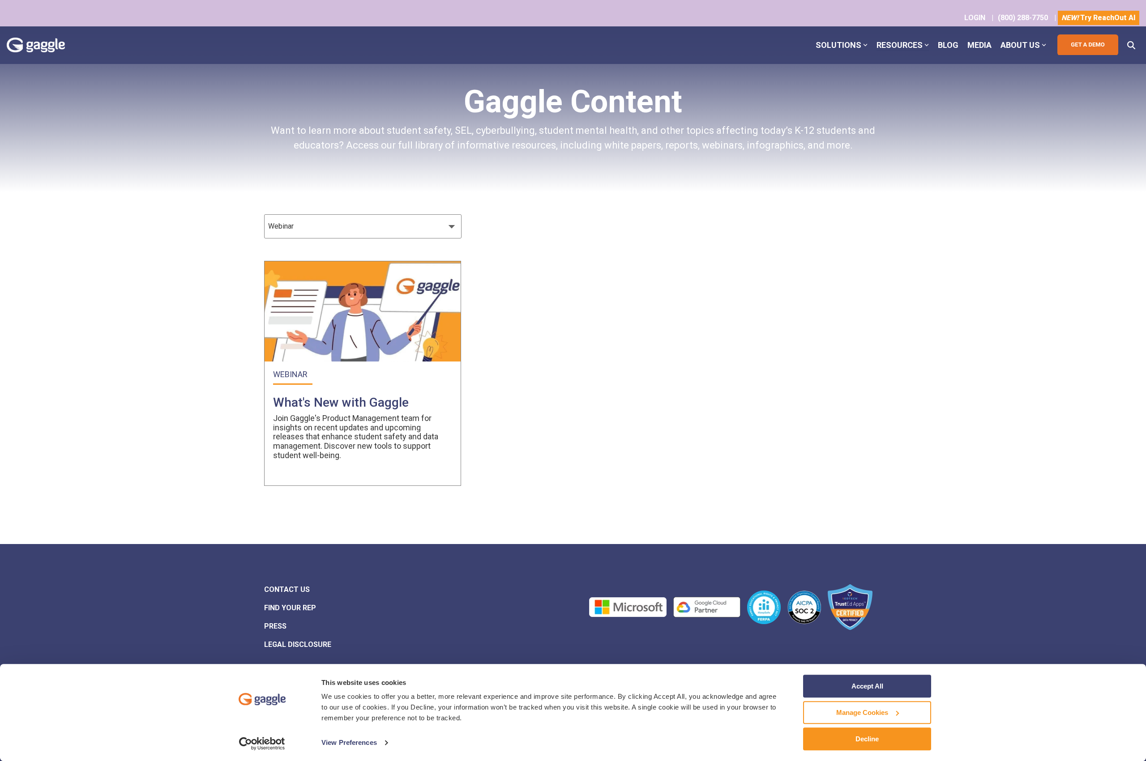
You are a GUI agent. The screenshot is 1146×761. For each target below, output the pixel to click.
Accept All (867, 686)
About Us (1020, 45)
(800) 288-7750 (1023, 17)
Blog (948, 45)
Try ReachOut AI (1098, 17)
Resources (900, 45)
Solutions (838, 45)
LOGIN (974, 17)
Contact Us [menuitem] (287, 589)
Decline (867, 739)
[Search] (1131, 44)
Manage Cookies (862, 712)
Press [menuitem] (275, 626)
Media (979, 45)
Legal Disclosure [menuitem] (297, 644)
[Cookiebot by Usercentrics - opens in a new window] (262, 743)
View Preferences (349, 743)
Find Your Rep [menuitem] (290, 608)
